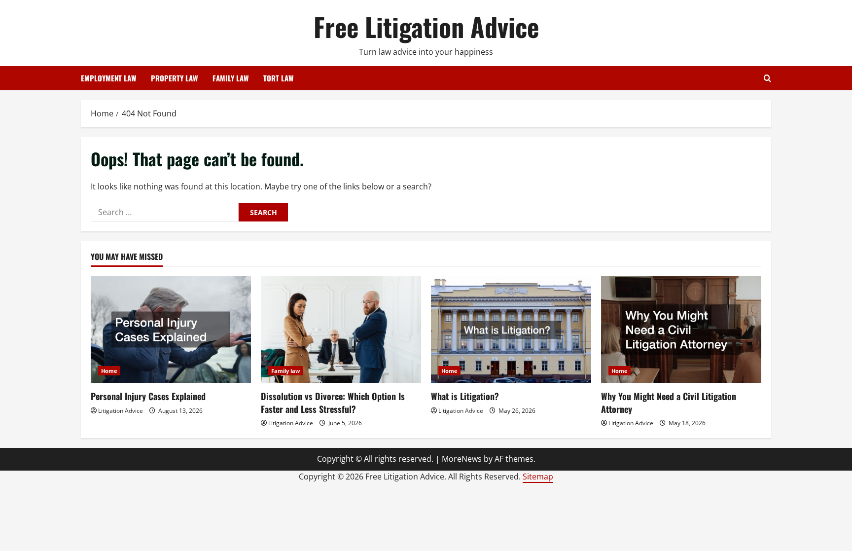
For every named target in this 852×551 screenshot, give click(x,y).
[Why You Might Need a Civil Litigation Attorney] (681, 329)
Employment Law (108, 78)
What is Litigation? (465, 396)
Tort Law (278, 78)
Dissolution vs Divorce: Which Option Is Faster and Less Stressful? (333, 402)
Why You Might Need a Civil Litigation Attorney (668, 402)
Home (109, 370)
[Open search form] (767, 78)
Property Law (174, 78)
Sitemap (538, 476)
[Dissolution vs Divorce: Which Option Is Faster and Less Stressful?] (341, 329)
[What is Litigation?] (511, 329)
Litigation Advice (120, 410)
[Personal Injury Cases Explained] (171, 329)
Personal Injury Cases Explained (148, 396)
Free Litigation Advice (426, 26)
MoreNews (462, 458)
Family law (285, 370)
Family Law (230, 78)
